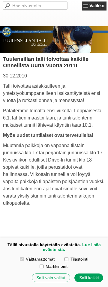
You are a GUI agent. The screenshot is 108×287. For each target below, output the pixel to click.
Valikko (96, 5)
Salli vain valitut (50, 277)
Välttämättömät (40, 259)
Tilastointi (79, 259)
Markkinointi (57, 266)
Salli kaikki (89, 277)
